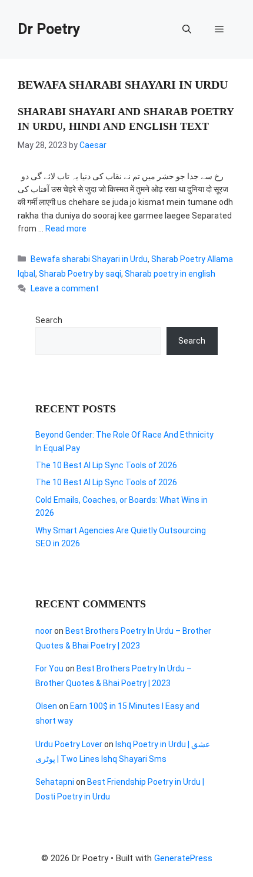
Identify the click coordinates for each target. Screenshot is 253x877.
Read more (65, 228)
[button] (187, 29)
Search (48, 320)
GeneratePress (183, 858)
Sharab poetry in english (170, 273)
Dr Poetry (49, 29)
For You (49, 668)
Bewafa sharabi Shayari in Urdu (89, 259)
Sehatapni (54, 782)
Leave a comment (65, 288)
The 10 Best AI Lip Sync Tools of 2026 (106, 465)
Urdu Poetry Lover (68, 744)
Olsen (46, 706)
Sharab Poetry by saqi (80, 273)
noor (43, 631)
